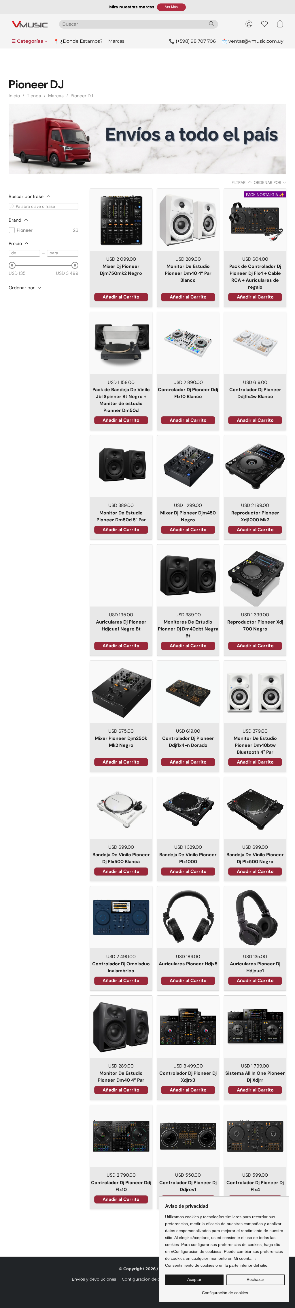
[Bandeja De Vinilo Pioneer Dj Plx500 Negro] (255, 808)
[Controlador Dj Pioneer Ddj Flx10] (121, 1136)
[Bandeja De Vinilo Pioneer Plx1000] (188, 808)
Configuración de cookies (147, 1279)
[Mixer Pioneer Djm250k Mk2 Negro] (121, 692)
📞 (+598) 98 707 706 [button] (192, 41)
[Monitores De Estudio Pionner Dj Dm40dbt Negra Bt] (188, 575)
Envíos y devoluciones (94, 1279)
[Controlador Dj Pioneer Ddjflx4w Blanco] (255, 343)
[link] (225, 1290)
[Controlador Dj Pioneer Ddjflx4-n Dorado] (188, 692)
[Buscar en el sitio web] (211, 24)
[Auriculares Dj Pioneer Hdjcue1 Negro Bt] (121, 575)
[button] (171, 7)
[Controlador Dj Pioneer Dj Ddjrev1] (188, 1136)
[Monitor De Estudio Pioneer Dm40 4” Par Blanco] (188, 220)
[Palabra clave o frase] (12, 206)
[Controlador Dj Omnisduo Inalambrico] (121, 917)
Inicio (14, 96)
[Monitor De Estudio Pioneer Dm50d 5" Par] (121, 466)
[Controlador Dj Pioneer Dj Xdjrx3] (188, 1027)
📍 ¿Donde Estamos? (78, 41)
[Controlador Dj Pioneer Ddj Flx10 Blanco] (188, 343)
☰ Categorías (28, 41)
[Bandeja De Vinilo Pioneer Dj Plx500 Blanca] (121, 808)
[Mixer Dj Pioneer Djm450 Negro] (188, 466)
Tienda (34, 96)
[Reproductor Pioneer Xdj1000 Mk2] (255, 466)
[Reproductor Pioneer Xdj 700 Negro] (255, 575)
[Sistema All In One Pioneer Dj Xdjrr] (255, 1027)
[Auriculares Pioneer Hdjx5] (188, 917)
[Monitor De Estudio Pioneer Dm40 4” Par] (121, 1027)
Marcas (116, 41)
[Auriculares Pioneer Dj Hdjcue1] (255, 917)
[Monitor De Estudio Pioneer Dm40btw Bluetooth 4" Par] (255, 692)
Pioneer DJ (82, 96)
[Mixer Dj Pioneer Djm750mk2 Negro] (121, 220)
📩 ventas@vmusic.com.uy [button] (252, 41)
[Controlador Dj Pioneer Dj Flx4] (255, 1136)
